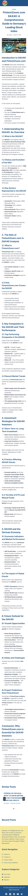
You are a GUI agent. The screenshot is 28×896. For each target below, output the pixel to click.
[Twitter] (22, 894)
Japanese (7, 877)
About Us (7, 854)
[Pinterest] (14, 894)
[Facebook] (6, 894)
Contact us (7, 857)
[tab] (13, 808)
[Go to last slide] (4, 799)
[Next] (23, 799)
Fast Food (7, 874)
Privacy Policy (8, 860)
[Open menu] (24, 3)
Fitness (14, 9)
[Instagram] (10, 894)
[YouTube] (18, 894)
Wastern (6, 880)
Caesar (10, 34)
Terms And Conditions (11, 862)
